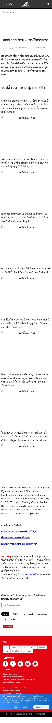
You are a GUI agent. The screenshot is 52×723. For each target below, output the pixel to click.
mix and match (28, 614)
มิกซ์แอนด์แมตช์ (42, 614)
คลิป (6, 647)
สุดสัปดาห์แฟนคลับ (12, 605)
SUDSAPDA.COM (21, 47)
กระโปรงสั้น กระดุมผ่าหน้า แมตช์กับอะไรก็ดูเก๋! (19, 531)
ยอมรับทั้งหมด (41, 707)
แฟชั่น (13, 619)
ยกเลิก (25, 707)
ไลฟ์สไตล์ (15, 651)
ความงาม (23, 647)
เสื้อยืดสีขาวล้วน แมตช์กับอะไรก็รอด (15, 538)
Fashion (15, 614)
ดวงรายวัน (27, 651)
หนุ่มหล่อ (42, 647)
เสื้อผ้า (5, 619)
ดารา (33, 647)
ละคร (6, 651)
